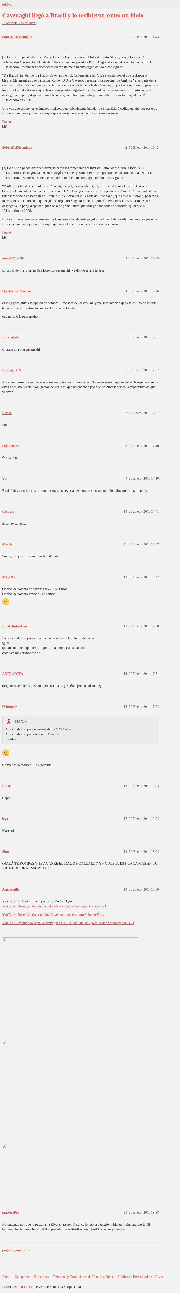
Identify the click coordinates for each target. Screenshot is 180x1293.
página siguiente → (16, 1250)
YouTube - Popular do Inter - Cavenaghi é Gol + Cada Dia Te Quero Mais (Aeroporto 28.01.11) (68, 923)
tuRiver (7, 4)
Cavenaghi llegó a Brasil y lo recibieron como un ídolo (73, 15)
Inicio (6, 1277)
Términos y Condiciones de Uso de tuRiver (83, 1277)
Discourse (26, 1287)
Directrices (41, 1277)
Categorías (22, 1277)
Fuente (7, 121)
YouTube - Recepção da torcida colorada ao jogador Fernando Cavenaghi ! (54, 906)
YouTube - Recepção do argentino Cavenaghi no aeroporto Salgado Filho (53, 914)
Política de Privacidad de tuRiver (140, 1277)
